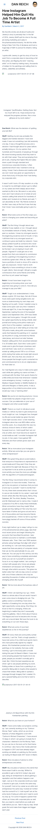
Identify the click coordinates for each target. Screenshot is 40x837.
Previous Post (20, 818)
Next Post (20, 822)
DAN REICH (20, 4)
